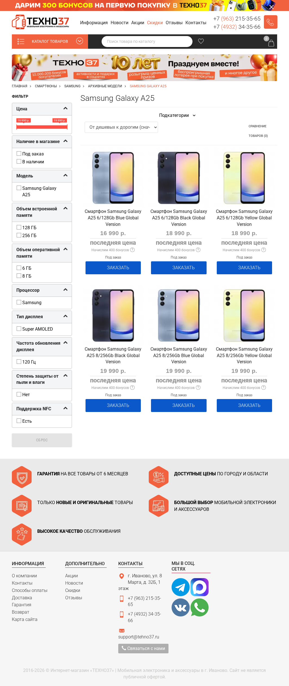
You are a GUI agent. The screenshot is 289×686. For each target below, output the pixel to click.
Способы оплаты (29, 590)
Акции (71, 575)
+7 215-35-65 (236, 18)
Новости (74, 583)
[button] (95, 22)
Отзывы (73, 597)
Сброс (42, 440)
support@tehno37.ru (138, 637)
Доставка (22, 597)
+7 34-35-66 (236, 26)
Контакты (22, 583)
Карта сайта (25, 619)
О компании (24, 575)
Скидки (72, 590)
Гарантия (21, 604)
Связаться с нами (145, 648)
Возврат (20, 612)
